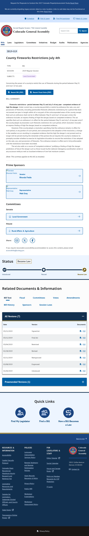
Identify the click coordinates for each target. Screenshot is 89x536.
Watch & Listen (81, 18)
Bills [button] (3, 42)
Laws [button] (9, 42)
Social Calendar (52, 463)
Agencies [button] (84, 42)
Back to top (80, 439)
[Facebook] (32, 240)
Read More (74, 3)
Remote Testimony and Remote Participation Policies (31, 467)
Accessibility (6, 455)
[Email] (16, 240)
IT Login (50, 487)
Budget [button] (53, 42)
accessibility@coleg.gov (15, 250)
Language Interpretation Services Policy (29, 454)
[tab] (7, 298)
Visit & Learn (45, 18)
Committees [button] (31, 42)
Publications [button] (72, 42)
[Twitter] (24, 240)
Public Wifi (28, 489)
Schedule (30, 18)
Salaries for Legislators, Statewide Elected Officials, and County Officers (9, 499)
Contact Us (75, 469)
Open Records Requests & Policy (31, 477)
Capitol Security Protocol (8, 461)
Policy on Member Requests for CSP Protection (53, 479)
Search (84, 31)
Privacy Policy (29, 483)
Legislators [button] (19, 42)
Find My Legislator (63, 18)
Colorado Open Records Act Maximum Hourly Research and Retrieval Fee (8, 473)
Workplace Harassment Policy (31, 503)
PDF (84, 331)
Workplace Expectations (29, 495)
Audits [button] (62, 42)
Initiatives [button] (43, 42)
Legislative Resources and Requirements (7, 486)
